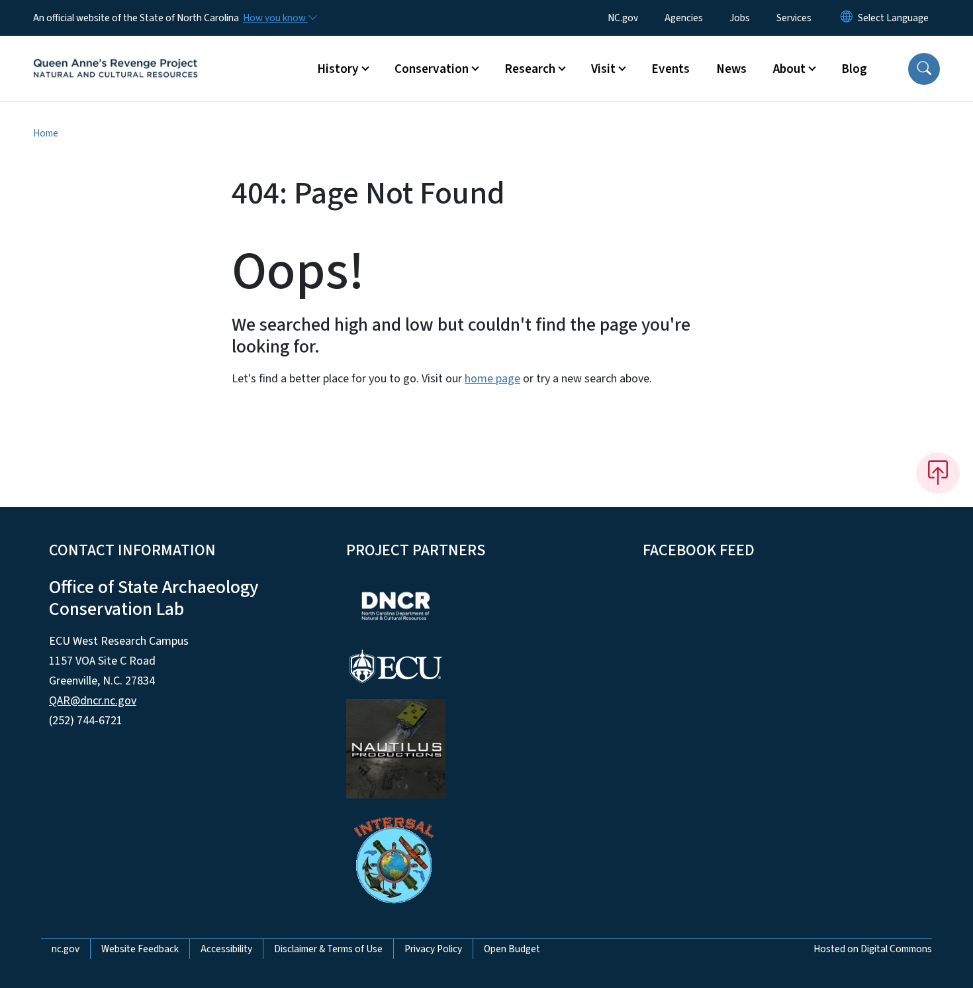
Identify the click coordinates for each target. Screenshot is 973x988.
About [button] (789, 69)
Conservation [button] (431, 69)
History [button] (338, 69)
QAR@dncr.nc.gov (92, 700)
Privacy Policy (433, 949)
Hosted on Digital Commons (872, 949)
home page (492, 378)
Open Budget (512, 949)
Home (45, 133)
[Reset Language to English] (847, 18)
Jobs (739, 18)
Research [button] (529, 69)
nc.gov (65, 949)
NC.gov (623, 18)
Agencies (684, 18)
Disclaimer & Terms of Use (328, 949)
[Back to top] (938, 473)
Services (793, 18)
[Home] (116, 53)
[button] (924, 69)
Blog (854, 69)
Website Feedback (140, 949)
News (731, 69)
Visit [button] (603, 69)
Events (670, 69)
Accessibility (226, 949)
